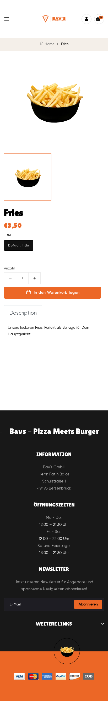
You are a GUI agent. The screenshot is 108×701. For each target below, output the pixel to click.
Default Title (18, 245)
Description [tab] (23, 313)
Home (49, 44)
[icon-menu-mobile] (6, 19)
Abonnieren (88, 604)
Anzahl (9, 268)
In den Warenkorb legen (57, 292)
